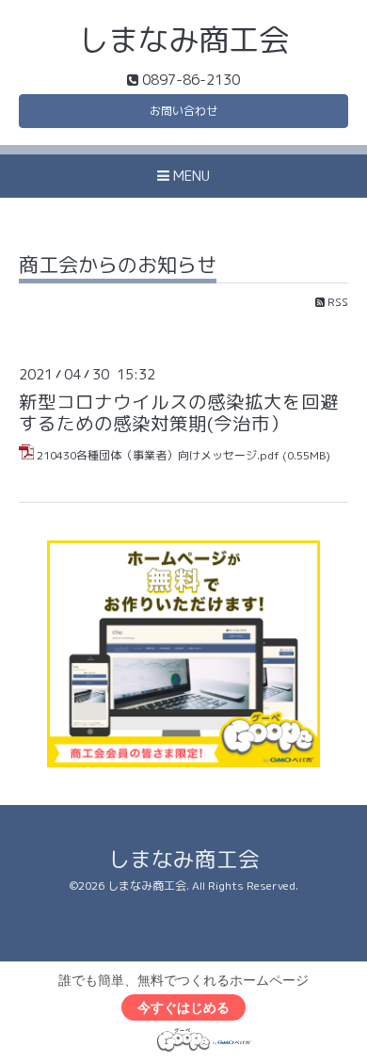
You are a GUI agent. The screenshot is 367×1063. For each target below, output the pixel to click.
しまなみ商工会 (183, 39)
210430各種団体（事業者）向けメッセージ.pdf (158, 455)
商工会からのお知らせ (117, 267)
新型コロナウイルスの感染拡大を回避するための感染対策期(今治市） (179, 412)
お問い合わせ (183, 111)
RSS (336, 302)
